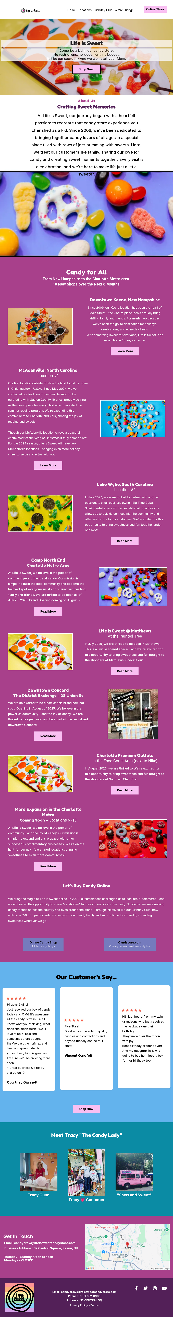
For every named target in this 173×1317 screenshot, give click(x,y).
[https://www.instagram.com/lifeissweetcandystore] (155, 1288)
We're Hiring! (124, 10)
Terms (94, 1305)
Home (71, 10)
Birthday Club (103, 10)
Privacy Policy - (80, 1305)
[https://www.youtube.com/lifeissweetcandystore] (165, 1288)
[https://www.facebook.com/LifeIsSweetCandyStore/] (137, 1288)
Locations (85, 10)
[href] (127, 1247)
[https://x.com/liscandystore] (147, 1288)
